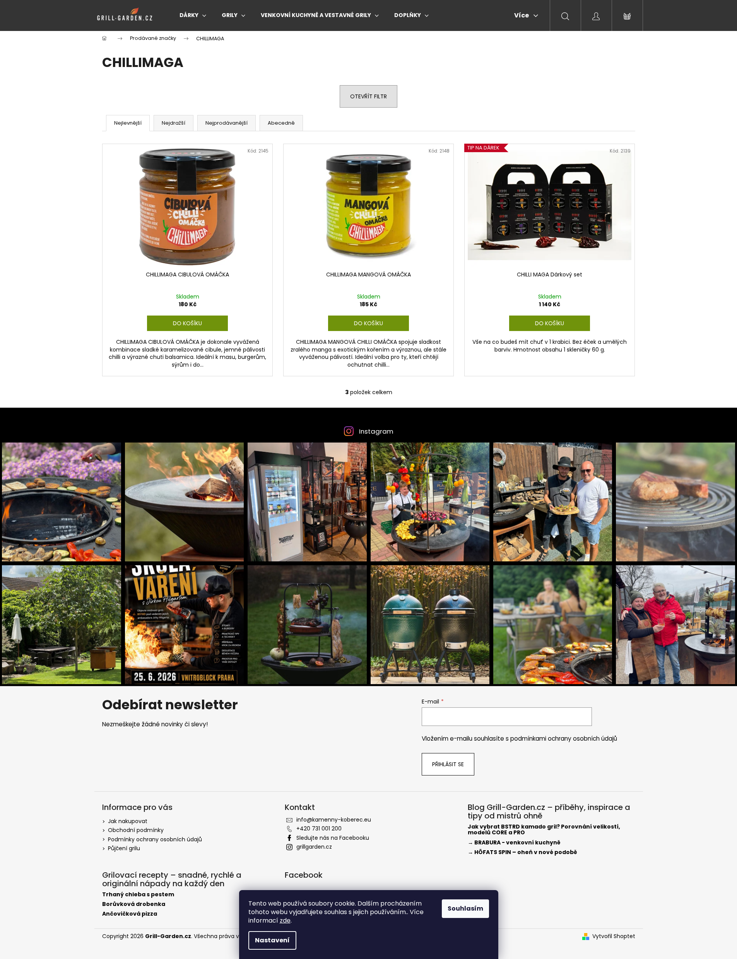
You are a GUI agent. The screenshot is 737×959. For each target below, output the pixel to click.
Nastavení (272, 940)
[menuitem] (193, 15)
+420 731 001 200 (319, 828)
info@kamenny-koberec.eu (333, 819)
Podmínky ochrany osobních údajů (155, 839)
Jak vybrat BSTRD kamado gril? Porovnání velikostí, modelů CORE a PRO (544, 830)
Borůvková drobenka (133, 904)
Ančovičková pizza (129, 914)
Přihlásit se (448, 764)
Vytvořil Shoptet (613, 936)
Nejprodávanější (226, 123)
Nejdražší (173, 123)
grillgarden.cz (314, 847)
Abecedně (281, 123)
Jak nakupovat (127, 821)
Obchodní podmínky (136, 830)
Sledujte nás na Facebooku (332, 838)
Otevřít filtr (368, 96)
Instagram (376, 431)
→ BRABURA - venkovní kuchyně (514, 843)
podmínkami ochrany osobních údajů (563, 738)
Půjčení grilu (124, 848)
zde (285, 920)
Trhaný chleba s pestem (138, 894)
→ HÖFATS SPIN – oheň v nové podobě (522, 852)
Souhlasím (465, 908)
